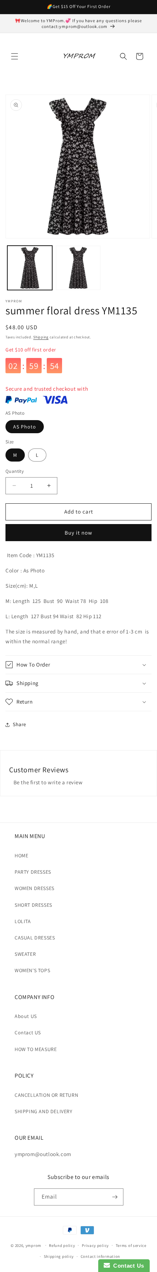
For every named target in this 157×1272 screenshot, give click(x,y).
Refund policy (62, 1245)
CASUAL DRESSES (35, 937)
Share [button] (19, 724)
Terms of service (131, 1245)
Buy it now (78, 532)
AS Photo (24, 426)
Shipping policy (59, 1256)
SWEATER (25, 954)
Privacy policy (95, 1245)
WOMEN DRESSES (34, 888)
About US (26, 1016)
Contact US (28, 1032)
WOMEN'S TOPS (32, 970)
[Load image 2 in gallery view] (78, 268)
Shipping (41, 337)
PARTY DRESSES (33, 872)
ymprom (33, 1245)
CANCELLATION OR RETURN (46, 1095)
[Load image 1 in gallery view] (29, 268)
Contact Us (127, 1266)
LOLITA (23, 921)
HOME (21, 855)
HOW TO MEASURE (36, 1049)
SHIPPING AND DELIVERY (44, 1111)
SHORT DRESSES (33, 905)
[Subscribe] (115, 1196)
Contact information (100, 1256)
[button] (15, 56)
